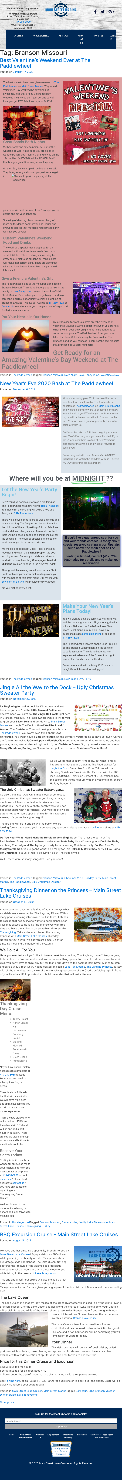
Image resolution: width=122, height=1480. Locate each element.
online (95, 827)
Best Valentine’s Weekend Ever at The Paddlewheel (45, 63)
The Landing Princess (99, 966)
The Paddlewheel (22, 374)
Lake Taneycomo (22, 291)
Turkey (46, 1226)
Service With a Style (13, 581)
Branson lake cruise (85, 1318)
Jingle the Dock (59, 768)
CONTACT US (114, 37)
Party (88, 678)
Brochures (82, 1435)
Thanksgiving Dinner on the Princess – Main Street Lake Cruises (60, 893)
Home (11, 1435)
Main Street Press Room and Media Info (102, 1436)
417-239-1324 (56, 302)
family (82, 1222)
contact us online (91, 633)
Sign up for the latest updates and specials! (61, 1414)
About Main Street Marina (25, 1436)
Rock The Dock (49, 505)
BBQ (91, 1390)
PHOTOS (98, 35)
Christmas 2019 (73, 878)
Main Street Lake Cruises (32, 936)
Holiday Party (93, 878)
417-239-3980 (23, 22)
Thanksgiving (8, 932)
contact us (18, 1182)
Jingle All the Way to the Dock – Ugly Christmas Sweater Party (57, 690)
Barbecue (81, 1390)
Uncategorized (21, 1222)
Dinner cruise (69, 1222)
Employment (53, 1435)
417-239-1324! (71, 637)
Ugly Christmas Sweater (46, 881)
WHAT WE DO (81, 39)
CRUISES (18, 35)
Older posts (7, 1402)
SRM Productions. (24, 513)
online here (6, 1179)
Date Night (70, 374)
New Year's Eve (73, 678)
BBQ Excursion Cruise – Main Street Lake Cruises (59, 1234)
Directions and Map (68, 1436)
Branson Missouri (52, 374)
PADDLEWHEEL (41, 35)
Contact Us (8, 306)
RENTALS (63, 35)
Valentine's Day (110, 374)
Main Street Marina (32, 86)
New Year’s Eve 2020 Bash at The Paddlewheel (56, 383)
